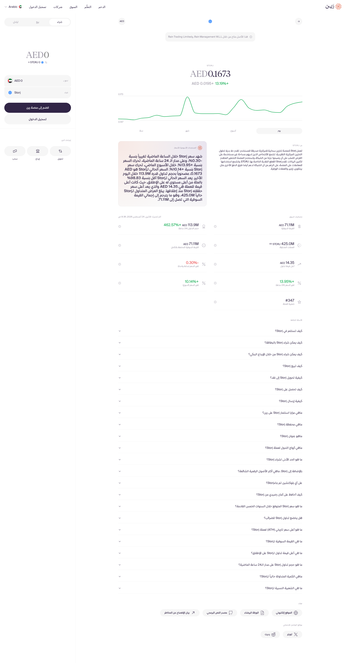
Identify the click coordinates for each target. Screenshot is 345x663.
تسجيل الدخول (38, 119)
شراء (59, 22)
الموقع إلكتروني (284, 613)
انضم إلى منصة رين (37, 107)
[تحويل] (60, 151)
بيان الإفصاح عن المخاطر (177, 613)
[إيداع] (37, 151)
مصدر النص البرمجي (217, 613)
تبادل (15, 22)
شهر (187, 131)
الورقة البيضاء (251, 613)
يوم (279, 131)
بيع (37, 22)
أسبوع (233, 131)
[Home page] (333, 6)
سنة (141, 131)
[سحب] (15, 151)
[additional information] (215, 226)
